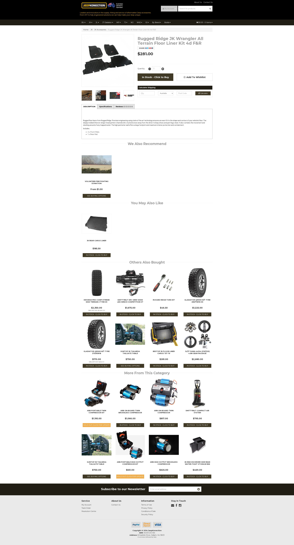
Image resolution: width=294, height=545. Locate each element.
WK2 (139, 22)
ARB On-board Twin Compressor (164, 412)
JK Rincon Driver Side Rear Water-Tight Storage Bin (197, 463)
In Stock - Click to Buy (155, 77)
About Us (198, 2)
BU (83, 22)
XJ (147, 22)
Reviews (119, 107)
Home (85, 30)
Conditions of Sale (148, 511)
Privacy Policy (146, 508)
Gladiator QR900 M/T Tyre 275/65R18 (97, 352)
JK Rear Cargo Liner (96, 241)
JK (90, 22)
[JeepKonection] (102, 5)
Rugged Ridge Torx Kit (164, 300)
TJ (125, 22)
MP (118, 22)
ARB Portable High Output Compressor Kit (130, 463)
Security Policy (147, 514)
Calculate (204, 93)
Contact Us (208, 2)
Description (89, 107)
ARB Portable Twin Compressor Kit (96, 412)
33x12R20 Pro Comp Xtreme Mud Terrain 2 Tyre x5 (97, 301)
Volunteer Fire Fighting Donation (96, 182)
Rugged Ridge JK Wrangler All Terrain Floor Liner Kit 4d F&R (132, 30)
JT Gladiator (107, 22)
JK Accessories (100, 30)
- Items (205, 22)
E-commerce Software (144, 537)
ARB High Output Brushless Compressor (164, 463)
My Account (86, 505)
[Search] (210, 9)
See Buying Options (96, 196)
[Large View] (87, 95)
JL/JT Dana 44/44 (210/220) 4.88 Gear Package (197, 352)
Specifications (105, 107)
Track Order (86, 508)
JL (97, 22)
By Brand (156, 22)
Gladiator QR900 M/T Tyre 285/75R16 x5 (197, 301)
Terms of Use (146, 505)
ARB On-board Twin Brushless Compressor (130, 412)
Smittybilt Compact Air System (197, 412)
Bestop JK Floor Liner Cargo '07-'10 (164, 352)
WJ (132, 22)
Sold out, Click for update (96, 425)
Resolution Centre (89, 511)
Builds (167, 22)
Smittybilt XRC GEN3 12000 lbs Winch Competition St (130, 301)
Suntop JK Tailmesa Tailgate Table (130, 352)
